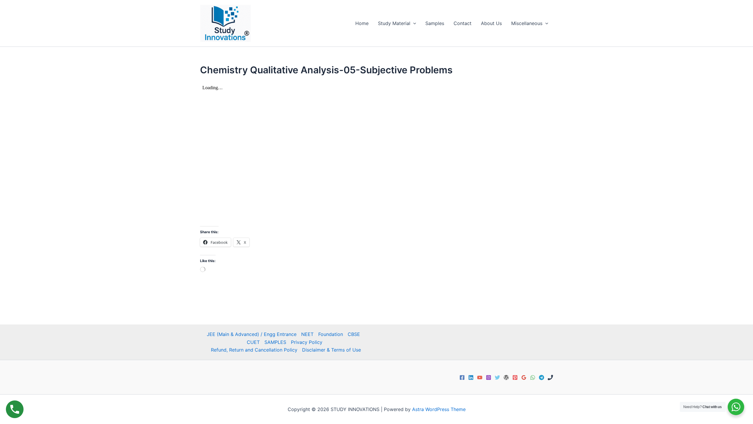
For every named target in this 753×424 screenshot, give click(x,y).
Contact (463, 23)
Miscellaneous (526, 23)
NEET (307, 334)
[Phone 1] (550, 377)
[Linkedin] (471, 377)
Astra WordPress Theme (439, 409)
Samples (434, 23)
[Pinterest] (515, 377)
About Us (491, 23)
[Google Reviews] (524, 377)
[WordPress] (506, 377)
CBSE (354, 334)
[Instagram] (488, 377)
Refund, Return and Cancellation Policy (254, 350)
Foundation (330, 334)
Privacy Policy (306, 342)
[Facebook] (462, 377)
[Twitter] (497, 377)
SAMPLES (275, 342)
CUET (253, 342)
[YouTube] (479, 377)
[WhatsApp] (532, 377)
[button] (413, 23)
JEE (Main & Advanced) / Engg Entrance (251, 334)
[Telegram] (541, 377)
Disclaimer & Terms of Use (331, 350)
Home (362, 23)
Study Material (394, 23)
